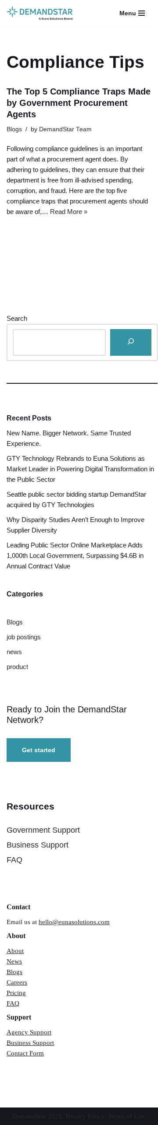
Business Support (37, 845)
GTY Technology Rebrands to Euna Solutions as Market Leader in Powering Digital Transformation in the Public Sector (80, 469)
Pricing (16, 992)
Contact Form (25, 1053)
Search (17, 318)
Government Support (43, 830)
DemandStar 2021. (38, 1116)
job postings (24, 637)
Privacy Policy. (86, 1116)
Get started (38, 750)
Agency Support (29, 1032)
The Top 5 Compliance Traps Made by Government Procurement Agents (79, 103)
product (17, 666)
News (14, 961)
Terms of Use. (127, 1116)
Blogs (14, 129)
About (15, 950)
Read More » (68, 211)
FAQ (14, 859)
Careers (17, 982)
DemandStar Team (65, 129)
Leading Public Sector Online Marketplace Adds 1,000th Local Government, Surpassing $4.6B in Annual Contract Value (75, 555)
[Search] (130, 342)
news (14, 651)
